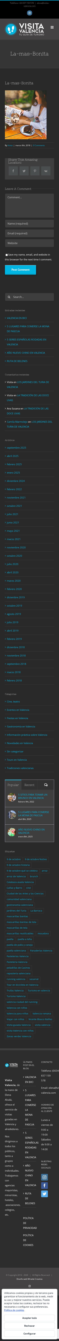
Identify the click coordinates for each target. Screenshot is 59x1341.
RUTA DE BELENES (17, 361)
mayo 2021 (13, 530)
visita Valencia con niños (20, 1030)
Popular (13, 785)
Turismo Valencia (16, 996)
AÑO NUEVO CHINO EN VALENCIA (26, 352)
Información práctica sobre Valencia (27, 734)
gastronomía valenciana (20, 905)
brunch (34, 876)
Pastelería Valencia (17, 962)
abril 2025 (13, 456)
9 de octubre (14, 859)
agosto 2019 (14, 614)
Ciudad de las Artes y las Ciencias (25, 893)
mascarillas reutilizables (20, 933)
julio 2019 (12, 622)
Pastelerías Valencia (18, 956)
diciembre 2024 (16, 480)
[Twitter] (44, 1193)
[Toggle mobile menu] (52, 27)
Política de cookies (14, 1310)
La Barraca (36, 910)
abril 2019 (13, 630)
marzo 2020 (14, 580)
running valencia (16, 979)
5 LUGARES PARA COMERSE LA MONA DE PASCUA (33, 813)
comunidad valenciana (19, 899)
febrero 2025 (14, 464)
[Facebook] (44, 1185)
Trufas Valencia (15, 990)
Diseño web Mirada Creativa (29, 1279)
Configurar (29, 1333)
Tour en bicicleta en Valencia (22, 984)
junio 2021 (13, 522)
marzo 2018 (14, 672)
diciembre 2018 (16, 647)
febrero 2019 (14, 638)
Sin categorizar (15, 751)
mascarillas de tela (17, 927)
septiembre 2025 (16, 447)
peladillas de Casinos (18, 967)
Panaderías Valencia (41, 950)
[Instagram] (44, 1177)
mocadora (43, 933)
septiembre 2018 (16, 663)
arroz (45, 870)
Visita (10, 145)
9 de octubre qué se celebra (22, 870)
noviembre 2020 (16, 547)
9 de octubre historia (18, 865)
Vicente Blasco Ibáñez (40, 1019)
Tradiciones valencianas (20, 768)
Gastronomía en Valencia (21, 726)
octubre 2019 (14, 605)
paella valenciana (16, 950)
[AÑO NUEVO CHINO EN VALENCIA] (12, 830)
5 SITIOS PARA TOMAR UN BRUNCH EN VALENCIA (32, 796)
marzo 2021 (14, 539)
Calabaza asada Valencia (20, 882)
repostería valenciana (18, 973)
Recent (29, 785)
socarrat (34, 979)
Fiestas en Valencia (17, 718)
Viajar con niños (15, 1019)
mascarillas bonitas (17, 916)
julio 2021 (12, 514)
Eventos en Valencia (18, 709)
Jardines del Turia (16, 910)
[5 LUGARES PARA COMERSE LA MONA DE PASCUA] (12, 812)
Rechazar (29, 1325)
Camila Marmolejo (17, 421)
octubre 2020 (14, 555)
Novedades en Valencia (20, 743)
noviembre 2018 (16, 655)
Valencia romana (42, 1013)
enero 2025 (13, 472)
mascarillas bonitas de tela (21, 922)
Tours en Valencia (17, 759)
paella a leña (25, 939)
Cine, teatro (13, 701)
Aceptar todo (29, 1318)
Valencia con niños (17, 1007)
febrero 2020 (14, 589)
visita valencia (42, 1025)
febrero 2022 (14, 489)
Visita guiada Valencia (19, 1025)
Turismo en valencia (39, 990)
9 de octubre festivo (36, 859)
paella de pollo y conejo (20, 944)
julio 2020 (12, 564)
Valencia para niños (17, 1013)
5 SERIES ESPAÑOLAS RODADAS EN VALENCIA (29, 1145)
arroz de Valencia (16, 876)
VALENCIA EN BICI (17, 318)
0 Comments (39, 145)
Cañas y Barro (14, 887)
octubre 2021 (14, 505)
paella (10, 939)
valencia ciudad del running (22, 1002)
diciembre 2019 (16, 597)
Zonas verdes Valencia (19, 1036)
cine (28, 887)
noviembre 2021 (16, 497)
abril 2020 (13, 572)
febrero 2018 (14, 680)
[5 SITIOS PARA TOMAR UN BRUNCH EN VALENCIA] (12, 795)
